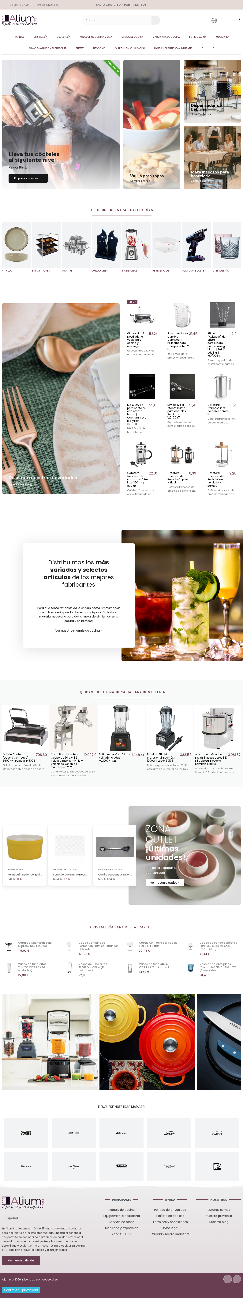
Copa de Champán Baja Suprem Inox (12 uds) (35, 944)
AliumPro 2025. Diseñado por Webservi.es (30, 1279)
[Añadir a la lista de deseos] (154, 303)
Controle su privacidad (21, 1290)
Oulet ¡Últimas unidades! (130, 48)
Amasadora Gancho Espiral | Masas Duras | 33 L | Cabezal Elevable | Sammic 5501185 (163, 759)
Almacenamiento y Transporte (47, 48)
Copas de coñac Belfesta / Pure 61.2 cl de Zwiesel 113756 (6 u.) (218, 946)
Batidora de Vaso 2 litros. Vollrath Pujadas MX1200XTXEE (67, 757)
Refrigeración (198, 36)
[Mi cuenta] (224, 20)
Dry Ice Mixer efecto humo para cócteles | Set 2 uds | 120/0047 (177, 411)
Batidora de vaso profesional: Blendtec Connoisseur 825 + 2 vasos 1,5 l (209, 759)
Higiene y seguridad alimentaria (173, 48)
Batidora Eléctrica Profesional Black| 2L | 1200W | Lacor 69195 (113, 757)
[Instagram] (237, 1279)
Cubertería (63, 36)
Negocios (99, 48)
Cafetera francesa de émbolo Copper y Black (177, 477)
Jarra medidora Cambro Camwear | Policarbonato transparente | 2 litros (178, 341)
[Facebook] (227, 1279)
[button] (28, 178)
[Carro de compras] (236, 20)
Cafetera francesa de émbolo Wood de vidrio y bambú (216, 479)
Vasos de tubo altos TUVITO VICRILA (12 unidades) (93, 967)
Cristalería (40, 36)
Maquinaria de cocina (166, 36)
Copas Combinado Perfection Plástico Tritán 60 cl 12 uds (98, 946)
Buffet (80, 48)
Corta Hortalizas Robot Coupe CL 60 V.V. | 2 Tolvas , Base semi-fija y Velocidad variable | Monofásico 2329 (19, 760)
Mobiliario (222, 36)
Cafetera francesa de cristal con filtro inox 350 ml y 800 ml (137, 479)
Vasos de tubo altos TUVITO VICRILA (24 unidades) (32, 967)
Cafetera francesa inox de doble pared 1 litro (218, 409)
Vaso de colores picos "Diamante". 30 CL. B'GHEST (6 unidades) (218, 967)
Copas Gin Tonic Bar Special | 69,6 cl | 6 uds (158, 944)
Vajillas (19, 36)
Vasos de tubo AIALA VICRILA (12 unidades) (154, 965)
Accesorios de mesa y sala (96, 36)
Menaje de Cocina (132, 36)
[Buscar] (155, 20)
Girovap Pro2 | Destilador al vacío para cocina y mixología (136, 339)
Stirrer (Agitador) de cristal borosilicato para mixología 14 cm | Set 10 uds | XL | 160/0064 (217, 344)
